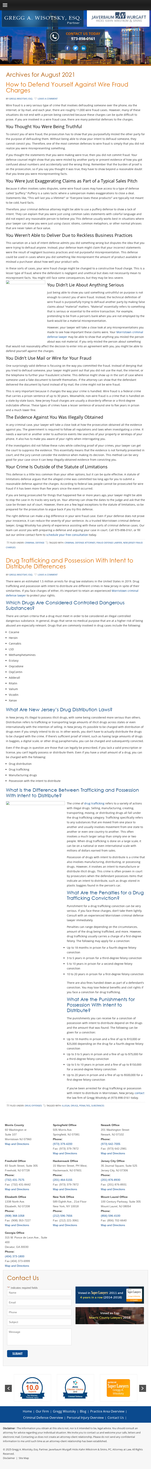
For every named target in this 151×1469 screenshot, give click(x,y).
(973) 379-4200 (62, 1143)
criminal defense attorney (79, 542)
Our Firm (42, 1411)
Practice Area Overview (107, 1411)
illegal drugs (70, 1105)
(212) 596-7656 (62, 1215)
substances (97, 1105)
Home (27, 1411)
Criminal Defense (34, 542)
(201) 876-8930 (110, 1179)
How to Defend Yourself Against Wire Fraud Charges (67, 87)
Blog (83, 1411)
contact (139, 1093)
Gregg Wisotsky (64, 1411)
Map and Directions (17, 1143)
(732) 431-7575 (14, 1179)
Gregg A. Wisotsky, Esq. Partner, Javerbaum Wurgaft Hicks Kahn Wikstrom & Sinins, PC (61, 1449)
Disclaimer (9, 1458)
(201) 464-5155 (62, 1179)
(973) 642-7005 (110, 1143)
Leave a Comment (48, 98)
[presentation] (8, 1388)
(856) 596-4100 (110, 1215)
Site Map (24, 1458)
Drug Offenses (33, 1105)
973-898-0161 (83, 38)
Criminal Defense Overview (43, 1417)
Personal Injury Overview (85, 1417)
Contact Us (116, 1417)
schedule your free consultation (67, 535)
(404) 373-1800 (14, 1256)
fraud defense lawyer (109, 542)
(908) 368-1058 (14, 1215)
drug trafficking (94, 803)
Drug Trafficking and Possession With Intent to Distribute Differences (69, 563)
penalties (84, 1105)
